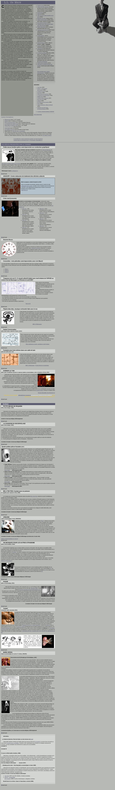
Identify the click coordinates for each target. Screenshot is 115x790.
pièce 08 (42, 226)
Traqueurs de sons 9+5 (42, 30)
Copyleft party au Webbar (13, 743)
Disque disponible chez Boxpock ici (46, 392)
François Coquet (21, 626)
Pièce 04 (24, 227)
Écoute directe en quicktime (42, 365)
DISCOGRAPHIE (38, 114)
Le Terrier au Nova (41, 53)
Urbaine (14, 552)
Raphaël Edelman (5, 628)
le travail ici (37, 741)
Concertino (7, 128)
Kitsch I (39, 88)
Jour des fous (15, 131)
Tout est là (28, 303)
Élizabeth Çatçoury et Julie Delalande (31, 625)
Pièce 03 (24, 220)
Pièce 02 (24, 214)
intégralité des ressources (24, 395)
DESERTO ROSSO (35, 248)
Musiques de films (41, 18)
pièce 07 (42, 218)
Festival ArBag (39, 390)
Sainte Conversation (42, 19)
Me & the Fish (40, 99)
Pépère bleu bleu (41, 27)
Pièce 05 (42, 208)
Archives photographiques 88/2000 (45, 111)
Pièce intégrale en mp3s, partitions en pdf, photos (37, 344)
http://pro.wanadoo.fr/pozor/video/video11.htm (30, 589)
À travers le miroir (41, 91)
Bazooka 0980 (34, 588)
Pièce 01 (24, 208)
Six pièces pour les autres (43, 102)
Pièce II (6, 270)
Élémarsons (7, 119)
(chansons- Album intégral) (45, 104)
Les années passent (9, 129)
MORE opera (40, 96)
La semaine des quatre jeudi (11, 124)
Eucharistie (40, 12)
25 (40, 35)
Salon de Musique (46, 149)
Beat (42, 521)
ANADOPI (39, 48)
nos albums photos (46, 135)
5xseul (38, 45)
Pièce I (6, 269)
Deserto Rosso (41, 42)
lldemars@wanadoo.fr (6, 560)
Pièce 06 (42, 213)
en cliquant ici (14, 170)
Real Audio (7, 470)
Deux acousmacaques (10, 122)
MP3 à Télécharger (37, 324)
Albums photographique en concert (9, 538)
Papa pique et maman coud (11, 125)
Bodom (6, 121)
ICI (50, 568)
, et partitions (22, 131)
